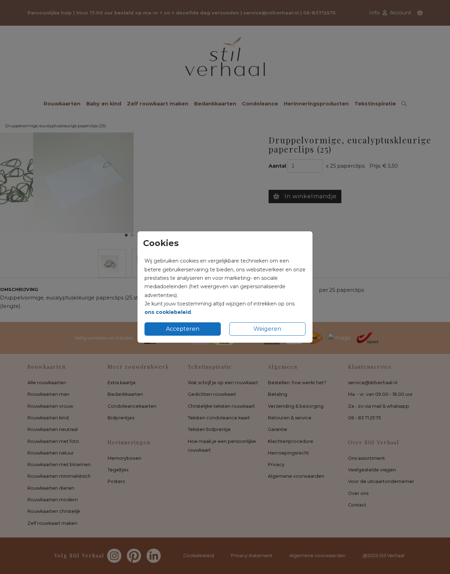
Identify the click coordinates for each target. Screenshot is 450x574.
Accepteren (182, 328)
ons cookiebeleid (167, 312)
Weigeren (267, 328)
